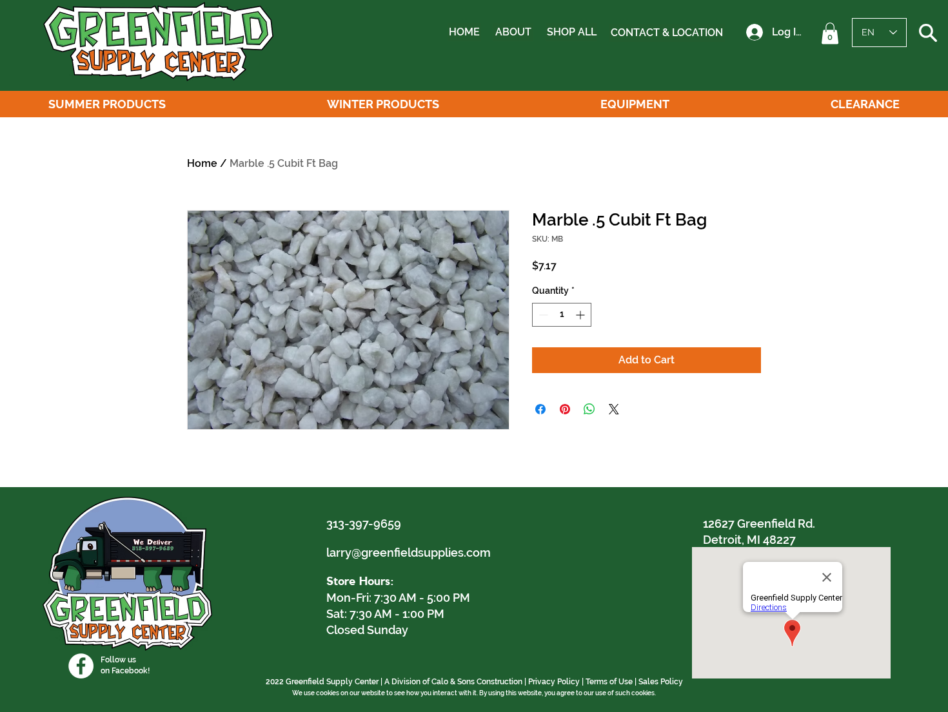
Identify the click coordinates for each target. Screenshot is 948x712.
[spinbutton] (561, 314)
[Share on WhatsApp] (589, 409)
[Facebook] (81, 665)
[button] (830, 33)
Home (202, 163)
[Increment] (581, 314)
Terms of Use (609, 681)
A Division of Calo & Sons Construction (453, 681)
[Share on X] (614, 409)
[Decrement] (542, 314)
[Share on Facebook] (540, 409)
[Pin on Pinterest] (565, 409)
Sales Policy (660, 681)
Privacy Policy (554, 681)
